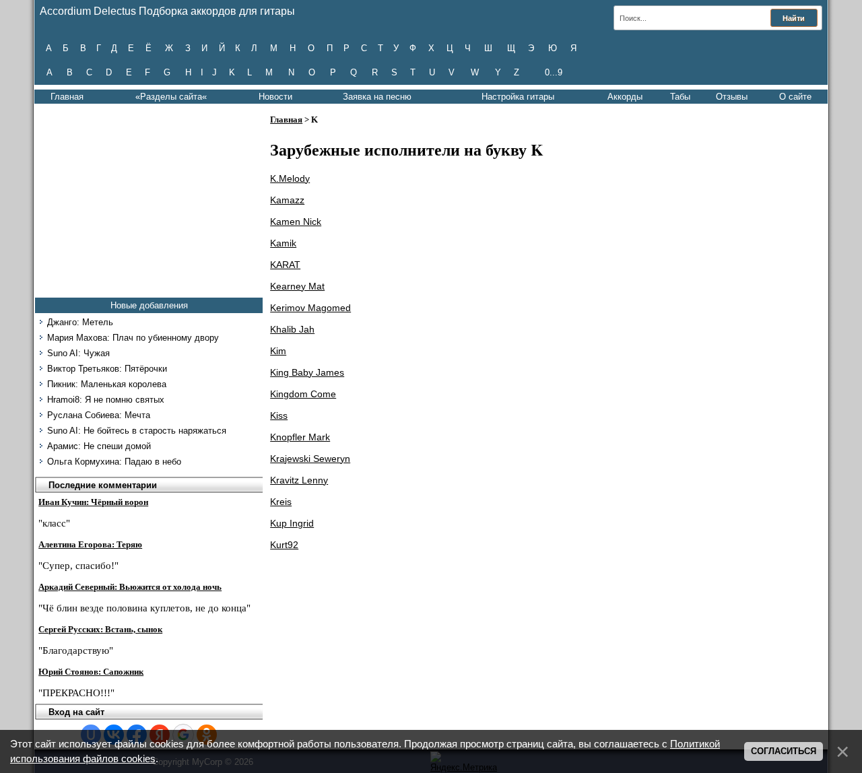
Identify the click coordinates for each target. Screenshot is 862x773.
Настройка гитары (518, 97)
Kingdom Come (303, 394)
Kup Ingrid (292, 523)
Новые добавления (149, 305)
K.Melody (290, 178)
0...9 (553, 72)
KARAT (285, 264)
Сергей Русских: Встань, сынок (100, 629)
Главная (67, 97)
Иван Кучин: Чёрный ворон (93, 502)
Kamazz (287, 200)
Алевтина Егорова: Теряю (90, 544)
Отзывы (732, 97)
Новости (275, 97)
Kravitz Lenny (299, 480)
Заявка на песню (377, 97)
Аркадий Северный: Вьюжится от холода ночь (130, 587)
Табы (680, 97)
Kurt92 (284, 544)
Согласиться (783, 751)
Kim (278, 350)
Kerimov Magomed (310, 307)
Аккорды (624, 97)
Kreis (281, 501)
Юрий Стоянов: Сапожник (90, 672)
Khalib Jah (292, 329)
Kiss (279, 415)
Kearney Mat (297, 286)
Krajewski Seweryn (310, 458)
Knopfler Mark (300, 437)
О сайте (795, 97)
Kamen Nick (295, 221)
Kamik (283, 243)
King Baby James (307, 372)
